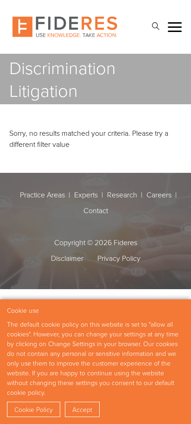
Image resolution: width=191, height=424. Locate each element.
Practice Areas (42, 195)
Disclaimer (67, 258)
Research (122, 195)
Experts (86, 195)
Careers (159, 195)
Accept (82, 409)
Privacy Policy (118, 258)
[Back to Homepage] (65, 27)
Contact (95, 210)
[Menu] (175, 27)
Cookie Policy (33, 409)
